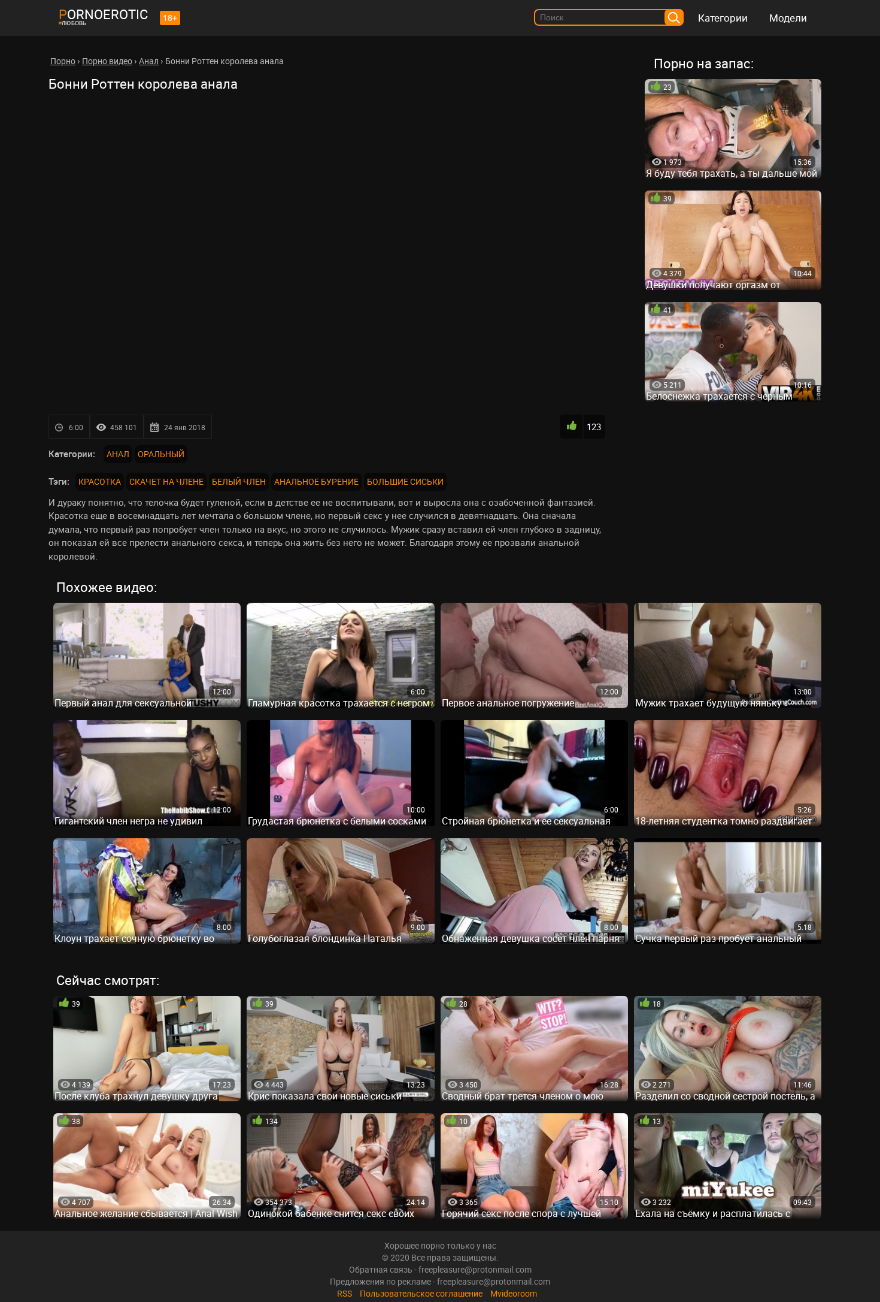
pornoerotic (103, 14)
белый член (239, 481)
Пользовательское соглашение (421, 1293)
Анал (118, 454)
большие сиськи (405, 481)
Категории (723, 18)
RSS (344, 1293)
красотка (99, 481)
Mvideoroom (513, 1293)
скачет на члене (166, 481)
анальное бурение (316, 481)
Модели (788, 18)
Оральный (161, 454)
